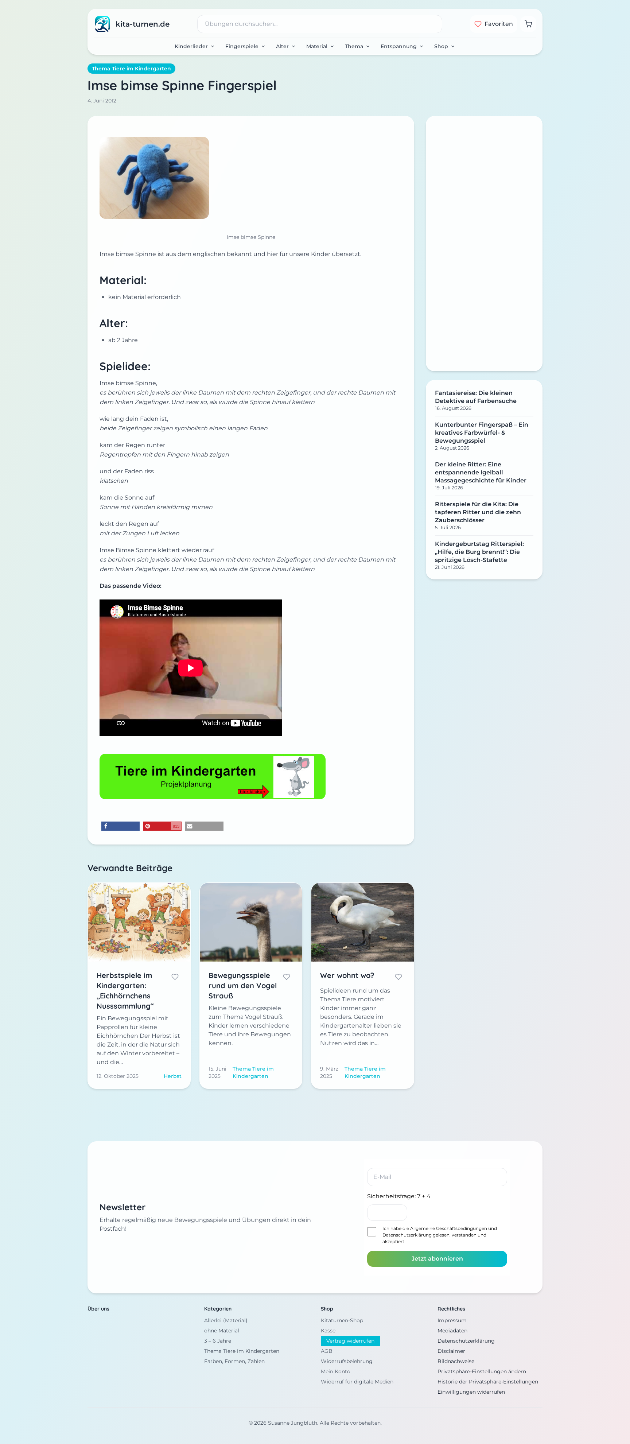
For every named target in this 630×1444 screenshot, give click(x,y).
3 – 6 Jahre (217, 1341)
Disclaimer (451, 1351)
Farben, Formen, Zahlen (234, 1361)
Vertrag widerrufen (350, 1341)
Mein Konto (335, 1371)
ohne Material (221, 1330)
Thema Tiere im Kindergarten (131, 68)
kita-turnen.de (143, 24)
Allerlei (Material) (226, 1320)
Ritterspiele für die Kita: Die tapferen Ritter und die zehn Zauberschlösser (478, 512)
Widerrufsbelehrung (347, 1361)
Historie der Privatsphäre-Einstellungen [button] (488, 1381)
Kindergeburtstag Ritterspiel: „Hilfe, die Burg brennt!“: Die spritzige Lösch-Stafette (479, 551)
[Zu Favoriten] (175, 976)
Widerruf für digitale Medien (357, 1381)
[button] (120, 826)
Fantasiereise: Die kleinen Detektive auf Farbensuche (476, 396)
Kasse (328, 1330)
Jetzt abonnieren (437, 1258)
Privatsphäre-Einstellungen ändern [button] (482, 1371)
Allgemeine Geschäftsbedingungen (448, 1228)
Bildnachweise (456, 1361)
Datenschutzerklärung (407, 1235)
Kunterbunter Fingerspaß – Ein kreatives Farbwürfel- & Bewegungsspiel (481, 432)
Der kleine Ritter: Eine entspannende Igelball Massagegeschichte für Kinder (480, 472)
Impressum (452, 1320)
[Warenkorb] (528, 24)
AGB (326, 1351)
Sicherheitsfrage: (399, 1196)
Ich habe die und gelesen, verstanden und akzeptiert (439, 1235)
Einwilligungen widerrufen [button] (471, 1392)
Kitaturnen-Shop (342, 1320)
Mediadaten (452, 1330)
